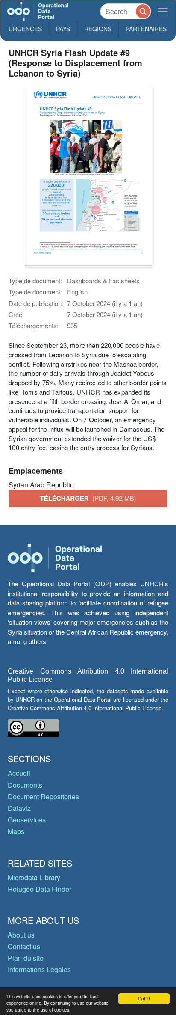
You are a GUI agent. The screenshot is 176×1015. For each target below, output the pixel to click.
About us (21, 935)
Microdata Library (34, 877)
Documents (25, 785)
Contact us (24, 946)
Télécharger (88, 498)
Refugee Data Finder (39, 889)
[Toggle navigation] (162, 11)
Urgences (25, 28)
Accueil (19, 773)
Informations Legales (39, 969)
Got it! (144, 998)
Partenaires (146, 28)
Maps (16, 831)
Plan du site (26, 958)
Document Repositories (43, 796)
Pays (63, 28)
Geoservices (27, 820)
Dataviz (19, 808)
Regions (97, 28)
